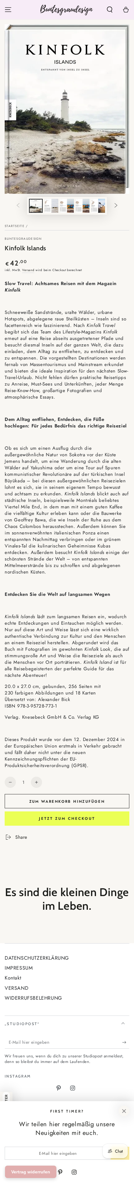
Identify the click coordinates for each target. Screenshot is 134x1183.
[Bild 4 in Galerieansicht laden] (82, 206)
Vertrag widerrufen (30, 1171)
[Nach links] (18, 206)
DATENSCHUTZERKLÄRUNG (37, 958)
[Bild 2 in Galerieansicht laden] (51, 206)
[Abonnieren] (125, 1042)
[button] (110, 9)
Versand (28, 270)
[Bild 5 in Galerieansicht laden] (98, 206)
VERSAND (16, 988)
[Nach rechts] (116, 206)
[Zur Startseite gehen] (67, 9)
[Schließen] (124, 1111)
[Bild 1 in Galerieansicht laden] (36, 206)
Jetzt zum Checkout (67, 818)
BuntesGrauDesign (23, 239)
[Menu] (8, 9)
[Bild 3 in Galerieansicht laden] (67, 206)
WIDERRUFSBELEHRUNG (33, 998)
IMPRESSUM (19, 967)
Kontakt (13, 977)
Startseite (15, 226)
